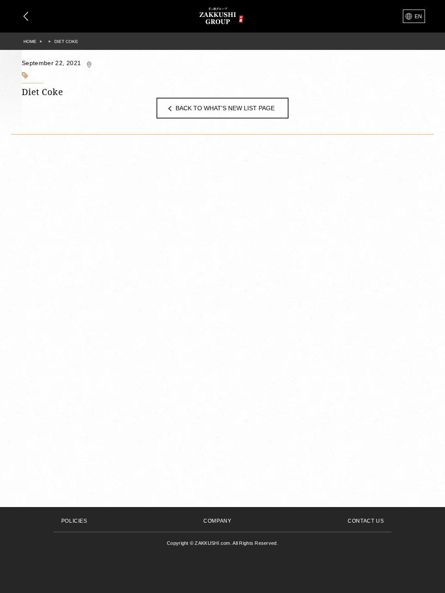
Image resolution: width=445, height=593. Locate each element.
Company (217, 521)
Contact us (366, 521)
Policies (74, 521)
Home (30, 41)
